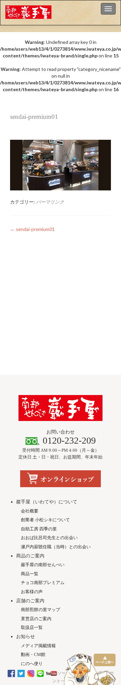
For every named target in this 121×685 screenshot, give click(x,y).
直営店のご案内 (36, 618)
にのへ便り (32, 663)
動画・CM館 (33, 654)
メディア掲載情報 (38, 645)
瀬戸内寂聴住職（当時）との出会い (56, 546)
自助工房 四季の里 (39, 528)
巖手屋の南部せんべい (43, 564)
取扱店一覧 (32, 627)
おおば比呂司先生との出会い (49, 537)
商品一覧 (29, 573)
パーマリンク (50, 202)
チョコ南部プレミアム (43, 582)
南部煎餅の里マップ (40, 609)
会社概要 (29, 510)
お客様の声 (32, 591)
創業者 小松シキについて (45, 519)
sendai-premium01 (32, 229)
